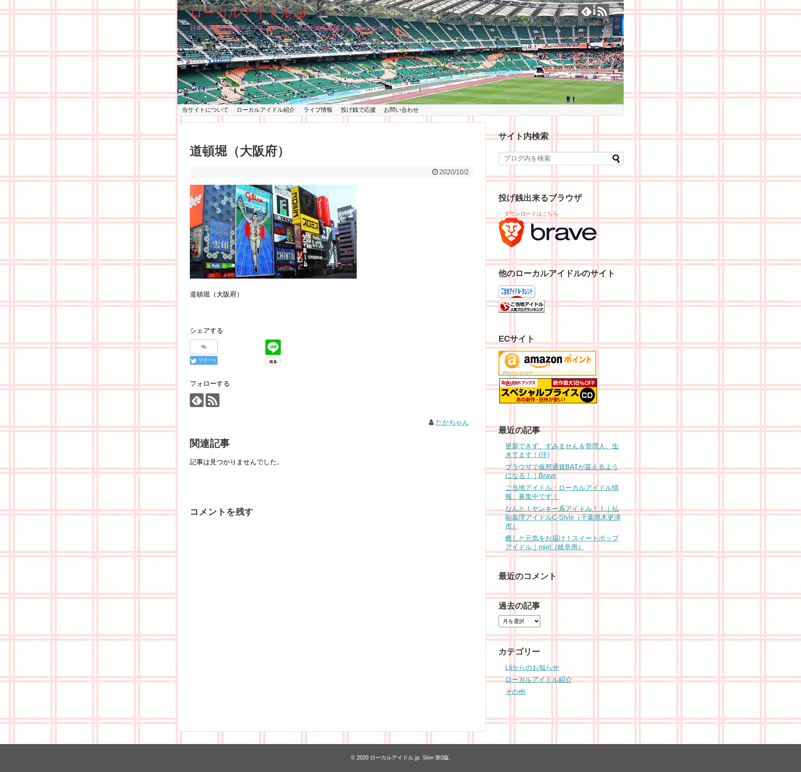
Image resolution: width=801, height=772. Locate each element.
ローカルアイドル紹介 (266, 109)
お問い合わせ (401, 109)
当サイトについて (205, 109)
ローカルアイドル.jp (248, 13)
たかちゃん (452, 422)
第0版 (442, 757)
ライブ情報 (317, 109)
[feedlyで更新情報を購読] (586, 11)
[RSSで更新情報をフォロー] (602, 11)
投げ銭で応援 (358, 109)
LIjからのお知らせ (532, 667)
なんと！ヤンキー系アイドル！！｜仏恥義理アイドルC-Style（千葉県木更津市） (563, 517)
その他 (515, 691)
